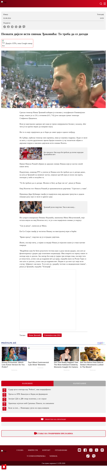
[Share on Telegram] (12, 27)
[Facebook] (85, 450)
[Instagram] (90, 450)
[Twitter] (96, 450)
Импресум (33, 450)
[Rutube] (102, 450)
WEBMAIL (54, 456)
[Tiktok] (88, 456)
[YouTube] (79, 450)
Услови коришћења (36, 456)
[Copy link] (4, 27)
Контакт (46, 450)
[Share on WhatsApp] (20, 27)
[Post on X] (16, 27)
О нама (20, 450)
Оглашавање (61, 450)
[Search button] (101, 3)
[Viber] (93, 456)
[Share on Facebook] (8, 27)
